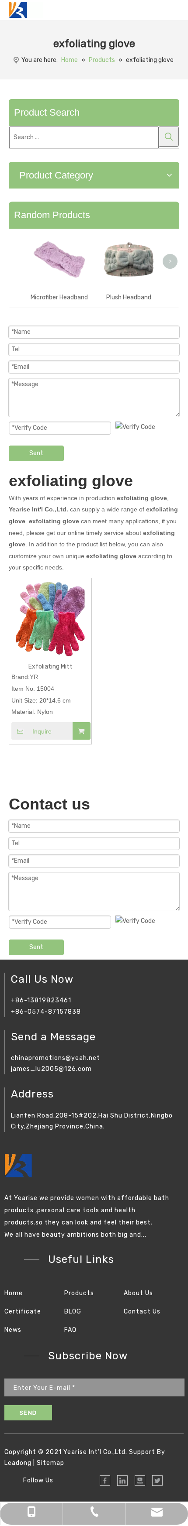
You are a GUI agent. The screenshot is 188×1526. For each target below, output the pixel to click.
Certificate (22, 1311)
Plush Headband (128, 297)
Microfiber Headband (59, 297)
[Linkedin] (122, 1480)
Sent (36, 453)
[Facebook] (105, 1480)
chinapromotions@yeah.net (55, 1058)
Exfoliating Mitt (50, 666)
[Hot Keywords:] (169, 137)
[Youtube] (140, 1480)
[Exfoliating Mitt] (50, 619)
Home (13, 1293)
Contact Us (142, 1311)
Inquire (42, 731)
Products (79, 1293)
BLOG (72, 1311)
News (12, 1330)
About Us (138, 1293)
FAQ (70, 1330)
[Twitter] (157, 1480)
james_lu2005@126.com (51, 1069)
